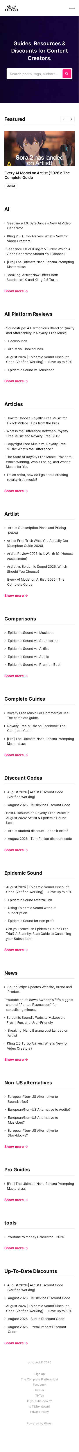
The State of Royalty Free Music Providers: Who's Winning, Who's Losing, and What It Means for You (39, 462)
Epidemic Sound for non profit (31, 921)
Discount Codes (23, 778)
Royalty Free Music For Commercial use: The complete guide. (38, 715)
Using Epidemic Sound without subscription (32, 910)
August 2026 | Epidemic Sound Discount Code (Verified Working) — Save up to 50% (39, 359)
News (11, 973)
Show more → (16, 291)
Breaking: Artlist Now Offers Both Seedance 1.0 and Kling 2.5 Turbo (32, 277)
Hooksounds (17, 341)
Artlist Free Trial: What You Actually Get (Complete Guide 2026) (37, 543)
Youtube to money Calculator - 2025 (36, 1237)
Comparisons (20, 619)
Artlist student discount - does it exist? (38, 831)
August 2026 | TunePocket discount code (40, 839)
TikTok (39, 1395)
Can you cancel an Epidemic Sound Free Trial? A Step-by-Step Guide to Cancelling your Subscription (38, 934)
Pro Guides (17, 1169)
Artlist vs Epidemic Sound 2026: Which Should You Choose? (37, 569)
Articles (13, 404)
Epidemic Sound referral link (30, 900)
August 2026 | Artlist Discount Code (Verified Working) (35, 794)
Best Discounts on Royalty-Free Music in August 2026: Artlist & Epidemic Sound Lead (37, 818)
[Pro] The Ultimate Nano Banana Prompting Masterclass (40, 264)
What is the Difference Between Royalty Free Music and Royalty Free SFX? (37, 433)
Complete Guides (24, 699)
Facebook (39, 1384)
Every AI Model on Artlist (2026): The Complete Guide (37, 175)
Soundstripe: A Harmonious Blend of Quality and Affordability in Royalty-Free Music (40, 330)
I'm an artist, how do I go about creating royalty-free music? (37, 477)
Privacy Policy (39, 1411)
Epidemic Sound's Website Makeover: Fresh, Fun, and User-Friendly (36, 1020)
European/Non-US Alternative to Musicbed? (33, 1120)
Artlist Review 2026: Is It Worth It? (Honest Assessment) (40, 556)
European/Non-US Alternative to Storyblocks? (33, 1133)
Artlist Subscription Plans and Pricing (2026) (37, 530)
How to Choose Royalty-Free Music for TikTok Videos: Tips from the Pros (37, 420)
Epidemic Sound (23, 873)
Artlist (11, 186)
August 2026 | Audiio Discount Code (36, 1319)
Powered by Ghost (39, 1423)
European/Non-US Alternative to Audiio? (39, 1109)
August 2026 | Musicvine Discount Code (39, 805)
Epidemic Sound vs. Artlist (28, 649)
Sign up (39, 1374)
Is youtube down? (39, 1401)
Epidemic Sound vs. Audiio (28, 657)
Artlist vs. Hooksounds (25, 349)
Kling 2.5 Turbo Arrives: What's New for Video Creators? (37, 238)
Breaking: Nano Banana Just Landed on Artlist (38, 1033)
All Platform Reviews (28, 314)
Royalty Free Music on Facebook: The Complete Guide (36, 728)
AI (6, 209)
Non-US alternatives (28, 1082)
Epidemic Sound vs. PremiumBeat (34, 665)
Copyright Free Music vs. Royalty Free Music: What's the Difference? (36, 446)
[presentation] (64, 119)
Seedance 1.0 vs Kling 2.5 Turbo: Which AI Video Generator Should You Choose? (38, 251)
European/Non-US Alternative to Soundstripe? (33, 1099)
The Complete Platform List (39, 1379)
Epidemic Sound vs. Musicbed (31, 370)
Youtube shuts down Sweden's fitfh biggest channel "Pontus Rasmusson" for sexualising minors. (39, 1005)
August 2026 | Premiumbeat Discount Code (37, 1329)
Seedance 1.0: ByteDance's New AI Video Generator (39, 225)
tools (10, 1223)
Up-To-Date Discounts (30, 1271)
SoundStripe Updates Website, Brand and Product (39, 989)
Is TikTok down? (39, 1406)
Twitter (39, 1390)
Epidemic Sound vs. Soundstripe (33, 641)
